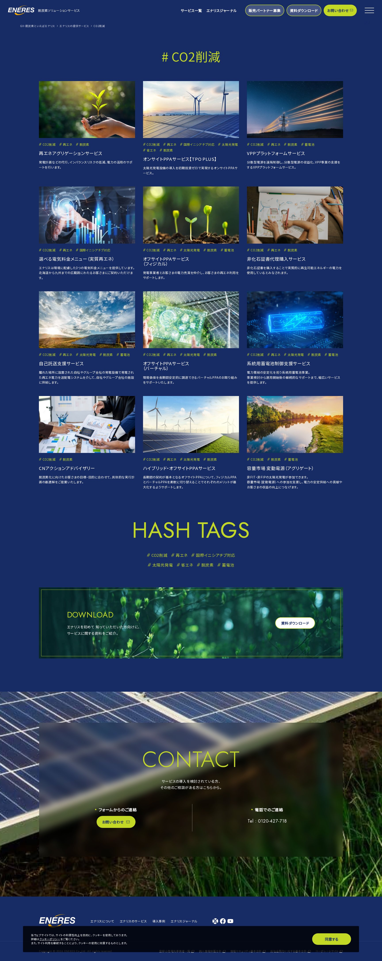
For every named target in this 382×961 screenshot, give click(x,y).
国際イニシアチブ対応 (198, 144)
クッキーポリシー (49, 939)
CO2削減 (49, 144)
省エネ (151, 150)
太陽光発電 (230, 144)
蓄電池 (309, 144)
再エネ (67, 144)
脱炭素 (84, 144)
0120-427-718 (272, 821)
